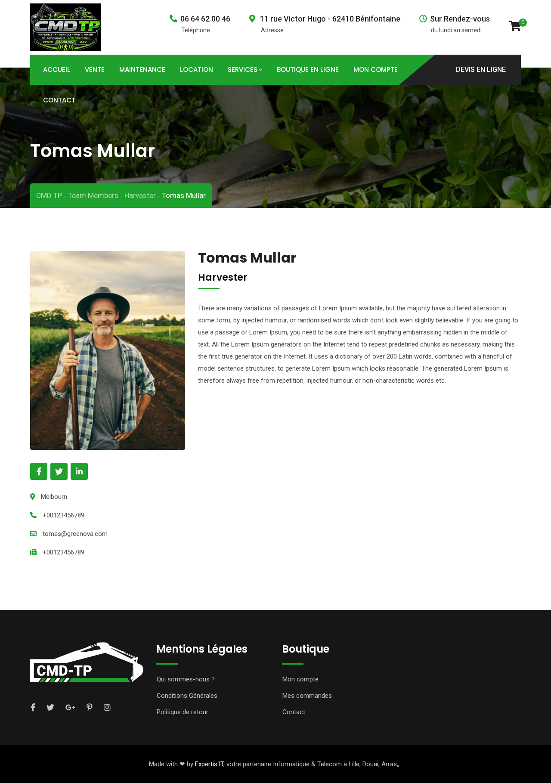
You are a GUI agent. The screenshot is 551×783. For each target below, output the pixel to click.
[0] (515, 25)
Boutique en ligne (308, 69)
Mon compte (300, 679)
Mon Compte (375, 69)
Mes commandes (307, 695)
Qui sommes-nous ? (186, 679)
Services (242, 69)
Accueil (56, 69)
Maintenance (142, 69)
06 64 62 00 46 (205, 18)
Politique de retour (182, 712)
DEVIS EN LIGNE (481, 69)
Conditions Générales (187, 695)
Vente (95, 69)
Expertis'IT (209, 764)
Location (196, 69)
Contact (59, 100)
